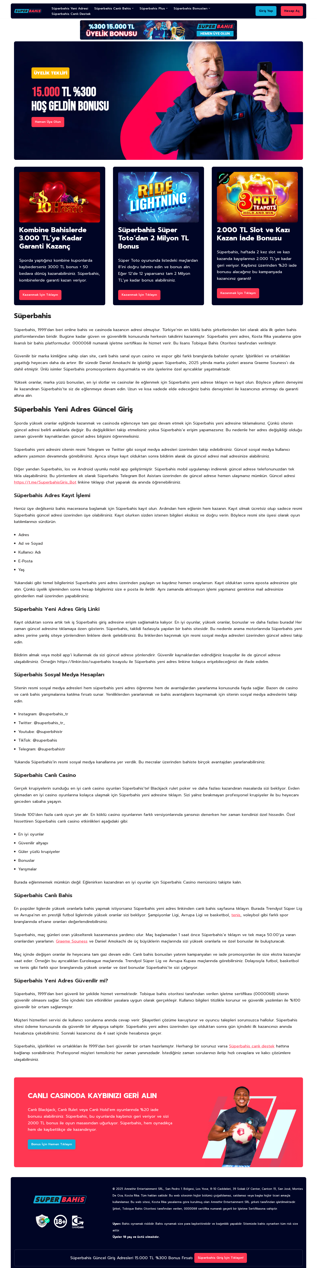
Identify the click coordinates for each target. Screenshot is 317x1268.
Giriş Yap (266, 11)
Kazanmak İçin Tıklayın (40, 294)
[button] (132, 8)
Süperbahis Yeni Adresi (70, 8)
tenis (235, 915)
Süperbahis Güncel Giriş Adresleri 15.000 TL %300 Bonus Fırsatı (131, 1258)
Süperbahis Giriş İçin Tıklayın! (220, 1258)
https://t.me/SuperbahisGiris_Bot (45, 482)
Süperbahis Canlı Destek (71, 13)
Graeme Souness (72, 941)
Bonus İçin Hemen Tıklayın (51, 1144)
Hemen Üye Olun (48, 122)
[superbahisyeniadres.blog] (29, 11)
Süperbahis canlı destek (252, 1046)
